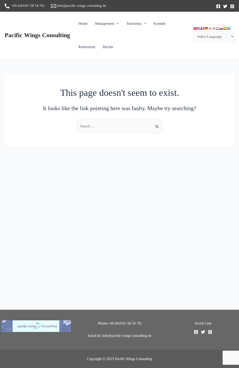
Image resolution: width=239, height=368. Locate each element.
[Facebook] (218, 6)
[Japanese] (210, 28)
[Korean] (214, 28)
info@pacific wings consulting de (81, 5)
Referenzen (86, 47)
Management (104, 23)
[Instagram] (232, 6)
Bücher (108, 47)
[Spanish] (225, 28)
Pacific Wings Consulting (37, 35)
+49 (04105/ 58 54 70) (30, 5)
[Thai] (229, 28)
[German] (206, 28)
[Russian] (221, 28)
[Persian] (217, 28)
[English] (199, 28)
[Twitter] (225, 6)
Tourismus (134, 23)
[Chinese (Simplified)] (195, 28)
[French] (202, 28)
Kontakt (159, 23)
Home (83, 23)
